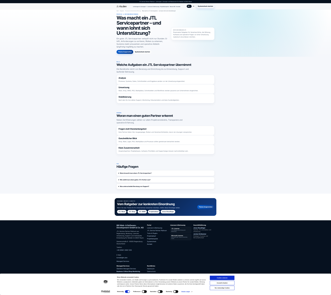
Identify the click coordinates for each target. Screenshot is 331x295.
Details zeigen (185, 291)
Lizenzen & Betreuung (153, 6)
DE (188, 6)
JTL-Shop (132, 211)
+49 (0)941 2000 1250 (124, 250)
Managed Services (123, 261)
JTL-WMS (142, 211)
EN (193, 6)
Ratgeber (122, 10)
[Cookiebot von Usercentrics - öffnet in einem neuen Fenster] (105, 291)
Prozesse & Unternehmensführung (133, 10)
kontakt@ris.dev (122, 258)
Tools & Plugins (152, 233)
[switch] (144, 291)
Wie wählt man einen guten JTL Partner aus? (135, 180)
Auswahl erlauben (222, 283)
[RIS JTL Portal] (122, 6)
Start (118, 10)
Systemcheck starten (205, 6)
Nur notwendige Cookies (222, 288)
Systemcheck (151, 241)
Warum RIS (172, 6)
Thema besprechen (125, 52)
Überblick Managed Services (126, 269)
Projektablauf (153, 211)
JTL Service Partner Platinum (157, 230)
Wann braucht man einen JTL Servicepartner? (136, 173)
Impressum (150, 269)
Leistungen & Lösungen (139, 6)
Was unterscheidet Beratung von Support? (134, 186)
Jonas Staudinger (168, 211)
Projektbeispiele (164, 6)
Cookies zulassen (222, 278)
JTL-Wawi (121, 211)
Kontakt (178, 6)
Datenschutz (151, 271)
